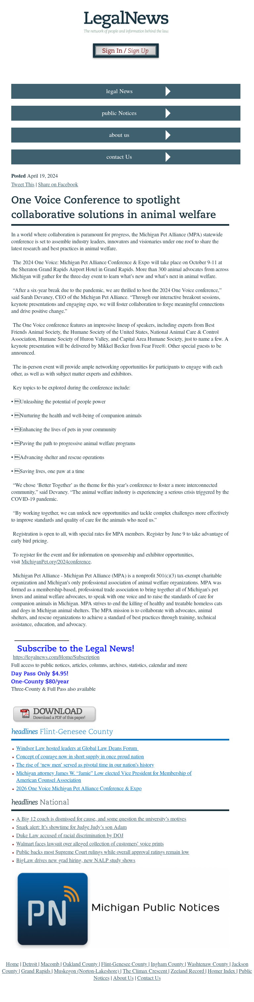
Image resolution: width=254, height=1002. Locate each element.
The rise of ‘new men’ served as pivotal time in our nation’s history (85, 764)
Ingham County (168, 963)
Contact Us (149, 977)
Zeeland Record (188, 970)
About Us (123, 977)
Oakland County (81, 963)
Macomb (51, 963)
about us (119, 135)
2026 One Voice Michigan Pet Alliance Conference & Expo (79, 788)
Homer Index (222, 970)
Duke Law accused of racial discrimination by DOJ (69, 835)
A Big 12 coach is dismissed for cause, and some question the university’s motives (101, 818)
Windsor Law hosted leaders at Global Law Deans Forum (77, 747)
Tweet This (22, 184)
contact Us (119, 156)
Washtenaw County (208, 963)
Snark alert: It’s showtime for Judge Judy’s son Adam (71, 826)
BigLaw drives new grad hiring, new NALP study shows (75, 859)
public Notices (119, 113)
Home (12, 963)
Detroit (30, 963)
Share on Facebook (58, 184)
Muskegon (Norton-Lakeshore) (87, 970)
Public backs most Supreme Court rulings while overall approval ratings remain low (102, 851)
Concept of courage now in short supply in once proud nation (80, 756)
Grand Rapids (36, 970)
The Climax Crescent (145, 970)
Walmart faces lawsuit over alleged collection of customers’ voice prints (90, 843)
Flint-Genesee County (124, 963)
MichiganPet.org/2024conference (56, 561)
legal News (119, 91)
